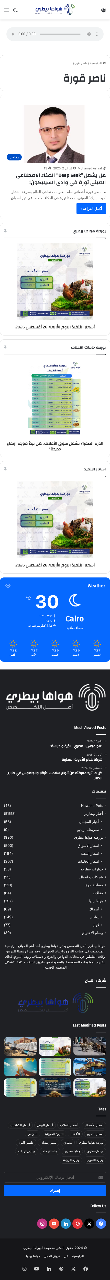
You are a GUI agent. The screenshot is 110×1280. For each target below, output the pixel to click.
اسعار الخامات (88, 861)
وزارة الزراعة (70, 1160)
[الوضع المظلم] (15, 11)
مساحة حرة (94, 885)
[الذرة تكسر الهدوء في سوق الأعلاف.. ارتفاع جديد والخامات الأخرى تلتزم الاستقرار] (20, 1087)
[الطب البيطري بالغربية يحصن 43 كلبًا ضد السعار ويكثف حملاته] (89, 1046)
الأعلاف (75, 1134)
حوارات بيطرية (92, 869)
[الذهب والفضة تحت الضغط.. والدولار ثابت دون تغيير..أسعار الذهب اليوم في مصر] (55, 1087)
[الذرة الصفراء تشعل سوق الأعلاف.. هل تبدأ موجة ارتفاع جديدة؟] (55, 1067)
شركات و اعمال (91, 877)
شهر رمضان (48, 1142)
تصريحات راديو (88, 829)
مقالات (98, 893)
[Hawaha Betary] (55, 10)
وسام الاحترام (92, 933)
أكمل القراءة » (91, 208)
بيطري (67, 1142)
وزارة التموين (94, 1160)
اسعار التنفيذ (90, 853)
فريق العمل (52, 1256)
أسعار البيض (45, 1125)
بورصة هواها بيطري (88, 837)
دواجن (94, 917)
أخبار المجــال (89, 821)
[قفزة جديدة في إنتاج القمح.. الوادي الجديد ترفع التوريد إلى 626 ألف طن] (20, 1046)
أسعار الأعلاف (69, 1125)
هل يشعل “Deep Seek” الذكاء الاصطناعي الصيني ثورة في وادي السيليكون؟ (61, 178)
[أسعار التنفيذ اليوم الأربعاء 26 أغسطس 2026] (55, 1046)
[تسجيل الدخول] (103, 11)
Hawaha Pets (92, 806)
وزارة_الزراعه (26, 1151)
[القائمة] (6, 11)
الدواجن (32, 1134)
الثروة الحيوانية (54, 1134)
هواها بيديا (96, 901)
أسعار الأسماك (94, 1125)
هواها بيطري (72, 1151)
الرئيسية (96, 63)
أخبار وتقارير (93, 813)
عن (66, 1256)
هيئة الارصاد (49, 1151)
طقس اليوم (26, 1142)
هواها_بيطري (95, 1151)
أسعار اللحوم (95, 1134)
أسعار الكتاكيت (20, 1125)
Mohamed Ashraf (90, 168)
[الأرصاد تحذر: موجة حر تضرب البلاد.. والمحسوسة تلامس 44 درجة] (20, 1067)
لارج (96, 925)
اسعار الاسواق (88, 845)
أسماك (94, 909)
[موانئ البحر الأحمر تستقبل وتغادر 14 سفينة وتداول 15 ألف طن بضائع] (89, 1067)
